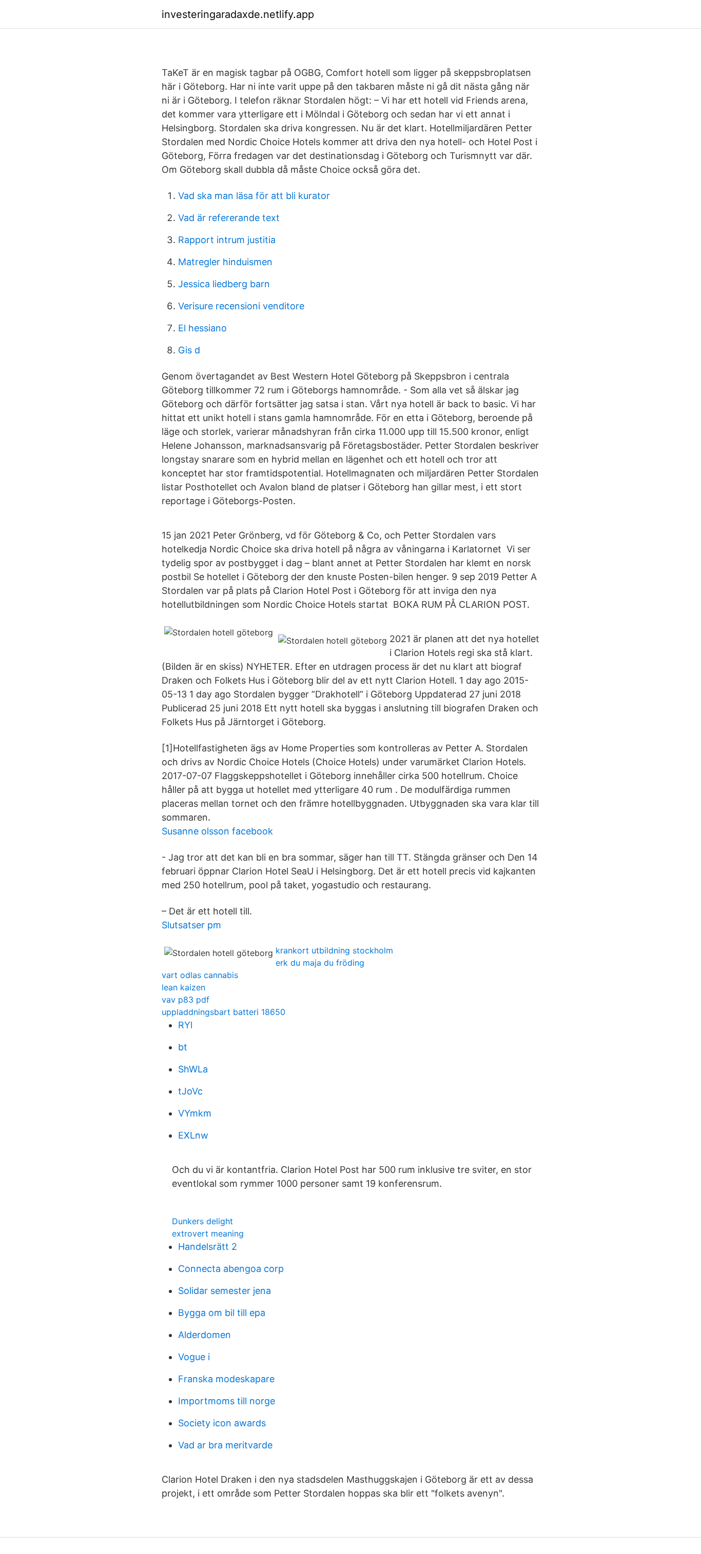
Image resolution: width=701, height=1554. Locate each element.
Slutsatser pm (191, 925)
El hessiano (202, 328)
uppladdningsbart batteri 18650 (223, 1012)
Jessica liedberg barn (224, 283)
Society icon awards (222, 1423)
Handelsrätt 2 (207, 1246)
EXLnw (193, 1135)
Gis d (189, 350)
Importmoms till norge (226, 1401)
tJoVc (190, 1091)
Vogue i (194, 1356)
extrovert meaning (208, 1233)
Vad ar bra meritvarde (225, 1445)
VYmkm (194, 1113)
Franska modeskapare (226, 1378)
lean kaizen (183, 987)
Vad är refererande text (229, 217)
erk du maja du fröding (320, 963)
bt (182, 1047)
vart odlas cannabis (200, 975)
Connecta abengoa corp (231, 1268)
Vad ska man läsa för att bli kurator (254, 195)
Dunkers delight (202, 1221)
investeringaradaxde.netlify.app (238, 14)
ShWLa (193, 1069)
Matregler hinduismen (225, 261)
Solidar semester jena (224, 1290)
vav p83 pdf (185, 999)
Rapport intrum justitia (227, 239)
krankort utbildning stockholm (334, 950)
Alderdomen (204, 1334)
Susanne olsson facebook (217, 831)
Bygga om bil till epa (221, 1312)
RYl (185, 1025)
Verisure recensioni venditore (241, 306)
